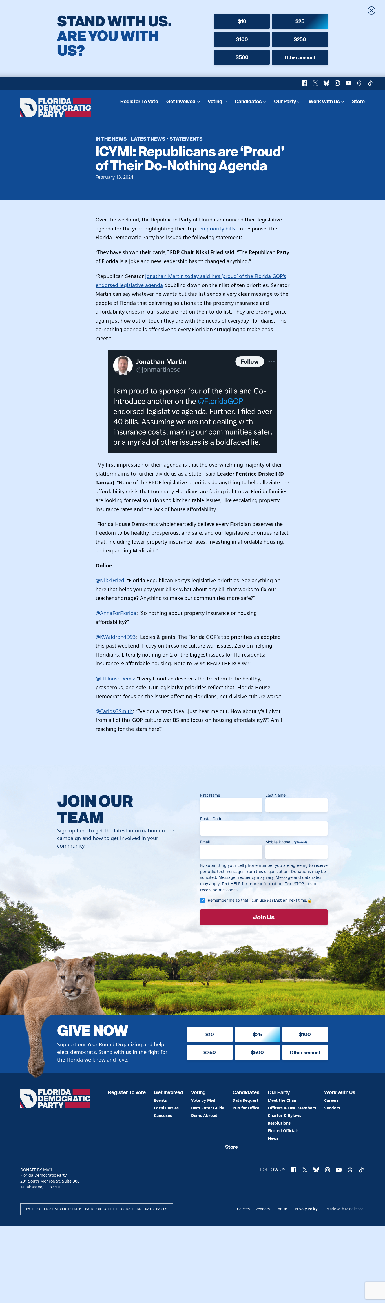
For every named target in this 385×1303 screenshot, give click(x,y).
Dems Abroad (204, 1115)
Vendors (332, 1108)
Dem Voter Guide (207, 1108)
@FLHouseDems (115, 678)
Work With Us (324, 101)
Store (358, 101)
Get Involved (181, 101)
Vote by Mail (203, 1100)
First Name (210, 795)
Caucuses (163, 1115)
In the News (111, 138)
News (273, 1138)
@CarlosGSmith (114, 711)
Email (205, 841)
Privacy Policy (306, 1208)
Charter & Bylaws (284, 1115)
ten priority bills (216, 228)
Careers (331, 1100)
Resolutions (279, 1123)
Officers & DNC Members (292, 1108)
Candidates (248, 101)
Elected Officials (283, 1131)
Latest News (148, 138)
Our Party (285, 101)
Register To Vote (139, 101)
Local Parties (166, 1108)
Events (160, 1100)
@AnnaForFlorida (116, 613)
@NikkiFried (110, 580)
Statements (186, 138)
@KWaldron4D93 (116, 636)
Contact (282, 1208)
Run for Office (246, 1108)
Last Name (275, 795)
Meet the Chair (282, 1100)
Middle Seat (355, 1208)
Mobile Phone (286, 841)
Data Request (245, 1100)
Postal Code (211, 818)
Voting (215, 101)
